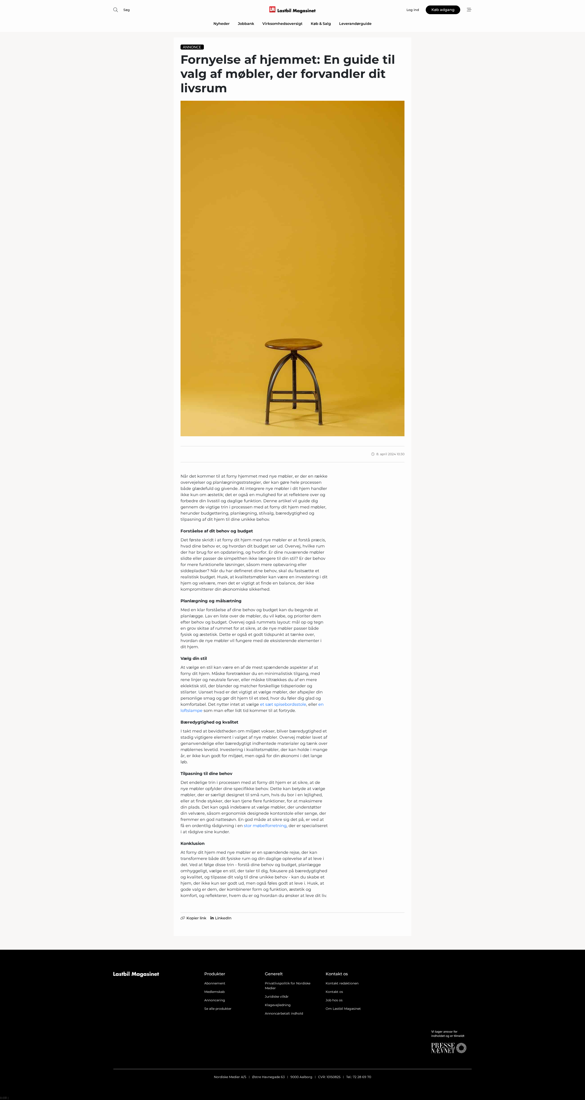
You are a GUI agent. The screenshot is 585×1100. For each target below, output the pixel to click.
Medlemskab (214, 992)
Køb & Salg (321, 23)
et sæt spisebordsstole (283, 704)
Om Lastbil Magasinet (343, 1009)
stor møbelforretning (265, 825)
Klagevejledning (278, 1005)
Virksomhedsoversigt (282, 23)
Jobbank (246, 23)
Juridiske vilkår (277, 996)
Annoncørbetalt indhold (284, 1013)
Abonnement (214, 983)
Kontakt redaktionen (342, 983)
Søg (126, 10)
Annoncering (214, 1000)
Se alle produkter (217, 1009)
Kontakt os (334, 992)
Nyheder (221, 23)
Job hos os (334, 1000)
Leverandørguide (355, 23)
